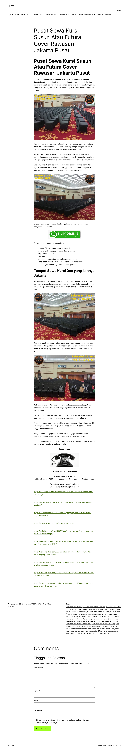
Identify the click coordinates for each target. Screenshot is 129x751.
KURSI (40, 604)
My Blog (11, 6)
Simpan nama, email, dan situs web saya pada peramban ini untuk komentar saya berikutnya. (62, 721)
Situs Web (38, 710)
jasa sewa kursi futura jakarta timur (106, 621)
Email (36, 701)
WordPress (117, 745)
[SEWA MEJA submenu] (31, 14)
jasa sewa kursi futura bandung (93, 607)
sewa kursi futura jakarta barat (103, 629)
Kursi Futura (47, 604)
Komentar (38, 668)
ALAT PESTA (32, 604)
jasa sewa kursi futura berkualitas (83, 609)
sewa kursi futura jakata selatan (97, 633)
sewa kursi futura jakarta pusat (102, 631)
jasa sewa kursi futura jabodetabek (84, 616)
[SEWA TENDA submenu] (57, 14)
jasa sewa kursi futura (74, 607)
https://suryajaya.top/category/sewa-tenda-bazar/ (54, 523)
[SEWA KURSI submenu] (43, 14)
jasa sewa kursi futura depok (90, 614)
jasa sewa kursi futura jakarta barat (78, 619)
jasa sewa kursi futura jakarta (108, 616)
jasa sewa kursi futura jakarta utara (78, 624)
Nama (37, 691)
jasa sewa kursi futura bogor (106, 609)
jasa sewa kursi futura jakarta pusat (105, 619)
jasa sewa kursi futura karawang (103, 624)
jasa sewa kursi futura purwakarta (96, 626)
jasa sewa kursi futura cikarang (98, 612)
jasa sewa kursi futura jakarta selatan (79, 621)
